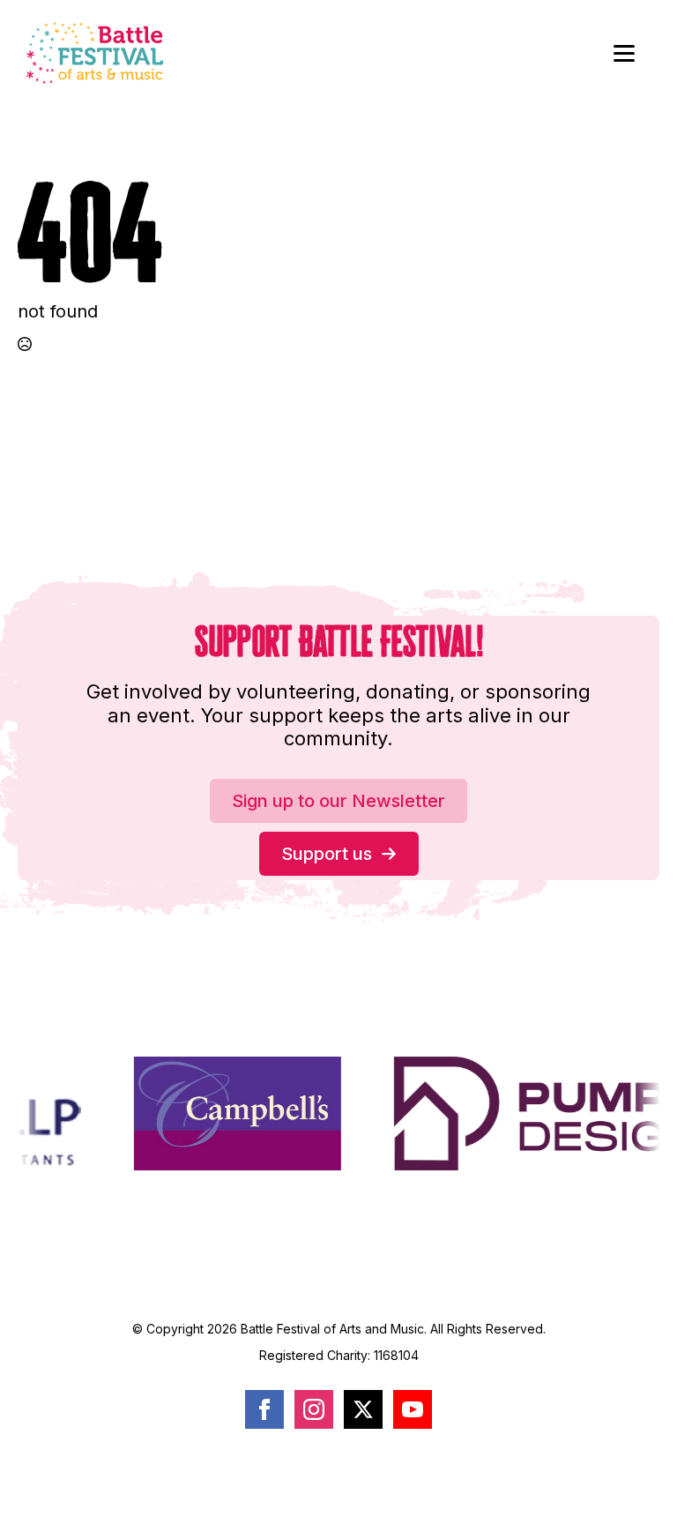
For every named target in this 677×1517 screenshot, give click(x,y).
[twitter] (363, 1409)
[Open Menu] (624, 53)
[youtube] (412, 1409)
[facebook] (264, 1409)
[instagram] (313, 1409)
